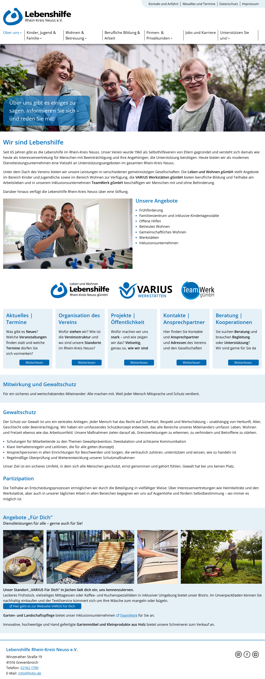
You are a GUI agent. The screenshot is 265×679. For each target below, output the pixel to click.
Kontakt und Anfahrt (163, 4)
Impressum (250, 4)
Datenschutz (228, 4)
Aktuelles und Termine (199, 4)
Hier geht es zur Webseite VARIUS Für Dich (44, 606)
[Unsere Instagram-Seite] (238, 654)
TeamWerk (128, 615)
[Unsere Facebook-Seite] (247, 654)
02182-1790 (29, 667)
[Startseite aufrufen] (37, 17)
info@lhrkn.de (29, 673)
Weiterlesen (34, 362)
